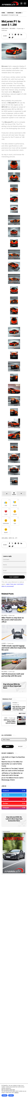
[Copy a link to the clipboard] (12, 37)
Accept (4, 1095)
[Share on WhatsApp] (15, 34)
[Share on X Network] (12, 34)
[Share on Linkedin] (21, 34)
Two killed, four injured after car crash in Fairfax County (12, 764)
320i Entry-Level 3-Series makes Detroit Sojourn (9, 721)
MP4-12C (11, 538)
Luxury (4, 643)
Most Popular (7, 747)
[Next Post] (21, 720)
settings (16, 1092)
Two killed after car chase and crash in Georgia (12, 774)
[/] (21, 3)
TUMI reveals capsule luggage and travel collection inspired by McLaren (14, 648)
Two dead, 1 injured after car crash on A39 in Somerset (13, 769)
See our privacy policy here (8, 1089)
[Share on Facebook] (9, 34)
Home (3, 13)
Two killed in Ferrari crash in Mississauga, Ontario (12, 779)
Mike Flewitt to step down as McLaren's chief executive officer (13, 620)
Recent (20, 746)
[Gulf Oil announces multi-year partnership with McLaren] (14, 661)
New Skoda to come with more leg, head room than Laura (19, 708)
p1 (16, 538)
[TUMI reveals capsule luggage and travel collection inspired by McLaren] (14, 633)
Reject (11, 1095)
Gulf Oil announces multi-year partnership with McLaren (13, 675)
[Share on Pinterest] (18, 34)
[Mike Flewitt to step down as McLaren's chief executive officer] (14, 605)
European (10, 13)
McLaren (18, 13)
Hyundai (15, 703)
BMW (5, 718)
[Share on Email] (9, 37)
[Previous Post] (6, 706)
